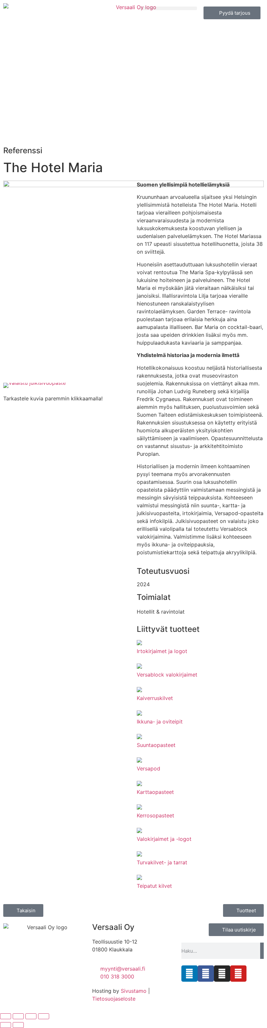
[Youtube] (238, 973)
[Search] (262, 951)
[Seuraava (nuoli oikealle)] (18, 1025)
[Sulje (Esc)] (43, 1016)
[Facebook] (206, 973)
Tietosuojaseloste (113, 998)
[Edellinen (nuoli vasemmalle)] (5, 1025)
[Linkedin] (189, 973)
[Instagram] (222, 973)
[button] (168, 8)
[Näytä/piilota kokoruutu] (18, 1016)
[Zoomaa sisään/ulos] (5, 1016)
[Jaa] (30, 1016)
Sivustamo (134, 991)
